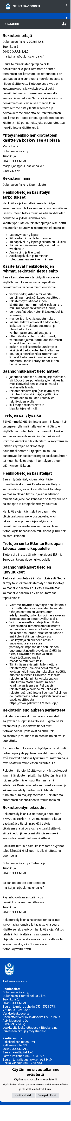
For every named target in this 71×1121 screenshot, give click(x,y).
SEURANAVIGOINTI (40, 5)
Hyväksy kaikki (23, 1095)
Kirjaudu (12, 24)
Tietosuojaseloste (15, 981)
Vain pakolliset (47, 1095)
